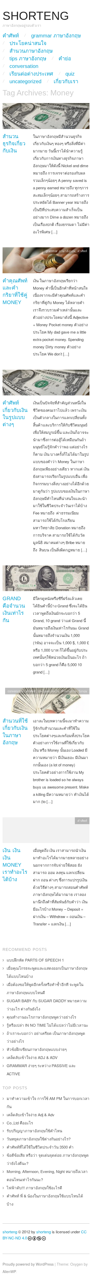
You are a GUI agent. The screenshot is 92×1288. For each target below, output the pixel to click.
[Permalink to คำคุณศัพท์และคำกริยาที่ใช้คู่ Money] (46, 261)
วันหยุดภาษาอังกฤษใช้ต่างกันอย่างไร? (39, 1138)
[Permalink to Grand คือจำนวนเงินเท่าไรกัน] (46, 579)
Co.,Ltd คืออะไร (20, 1122)
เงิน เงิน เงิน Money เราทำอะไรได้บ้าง (15, 865)
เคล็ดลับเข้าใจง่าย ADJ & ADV (32, 1057)
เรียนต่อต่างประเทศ (31, 73)
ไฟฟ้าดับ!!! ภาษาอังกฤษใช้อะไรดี (34, 1187)
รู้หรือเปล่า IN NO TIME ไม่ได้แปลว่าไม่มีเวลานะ (47, 1025)
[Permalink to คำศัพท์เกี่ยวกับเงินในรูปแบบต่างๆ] (46, 384)
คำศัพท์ (11, 35)
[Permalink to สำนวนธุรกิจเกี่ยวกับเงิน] (46, 117)
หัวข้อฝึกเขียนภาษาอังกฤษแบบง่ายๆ (37, 1049)
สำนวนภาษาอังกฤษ (31, 50)
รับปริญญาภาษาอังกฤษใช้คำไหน (34, 1130)
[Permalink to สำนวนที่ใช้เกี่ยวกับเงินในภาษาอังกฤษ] (46, 702)
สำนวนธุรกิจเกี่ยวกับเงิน (14, 144)
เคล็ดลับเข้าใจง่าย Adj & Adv (30, 1114)
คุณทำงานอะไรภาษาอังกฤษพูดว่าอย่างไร (41, 1017)
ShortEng (36, 15)
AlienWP (9, 1271)
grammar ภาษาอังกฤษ (56, 35)
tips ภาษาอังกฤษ (27, 58)
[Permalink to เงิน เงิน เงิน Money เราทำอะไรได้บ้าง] (46, 831)
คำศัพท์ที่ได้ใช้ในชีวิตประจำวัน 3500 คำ (40, 1147)
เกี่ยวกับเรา (66, 81)
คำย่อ (65, 58)
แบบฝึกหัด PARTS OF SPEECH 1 (35, 960)
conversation (23, 66)
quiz (70, 73)
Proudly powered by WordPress (28, 1264)
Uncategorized (25, 81)
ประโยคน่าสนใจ (28, 43)
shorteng (10, 1231)
